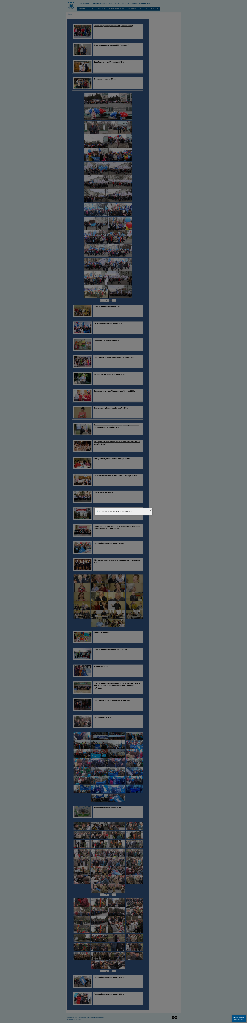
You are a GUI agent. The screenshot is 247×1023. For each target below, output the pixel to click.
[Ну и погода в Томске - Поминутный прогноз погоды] (114, 511)
